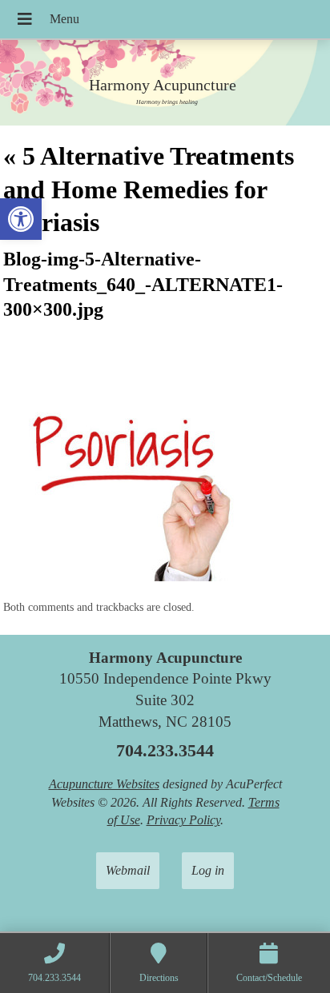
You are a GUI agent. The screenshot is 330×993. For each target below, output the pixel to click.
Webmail (128, 870)
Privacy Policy (183, 820)
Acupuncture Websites (104, 784)
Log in (207, 870)
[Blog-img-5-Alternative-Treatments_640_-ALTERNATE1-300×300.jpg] (123, 577)
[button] (21, 219)
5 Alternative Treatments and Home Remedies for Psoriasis (148, 189)
